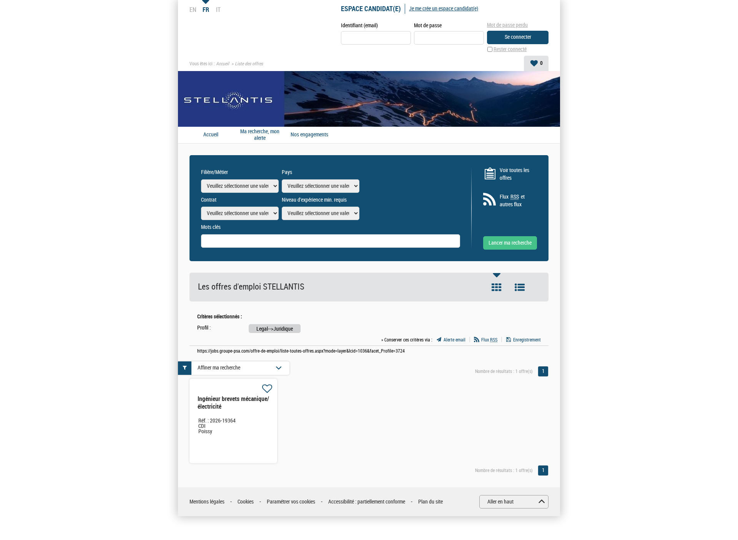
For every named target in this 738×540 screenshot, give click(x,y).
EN (192, 9)
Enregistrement (527, 340)
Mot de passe (428, 25)
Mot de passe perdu (507, 25)
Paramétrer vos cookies (291, 502)
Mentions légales (206, 502)
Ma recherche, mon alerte (259, 135)
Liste (519, 287)
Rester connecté (510, 49)
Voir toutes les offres (514, 174)
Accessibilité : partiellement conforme (366, 502)
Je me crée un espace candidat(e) (443, 8)
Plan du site (430, 502)
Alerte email (454, 340)
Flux (489, 340)
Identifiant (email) (359, 25)
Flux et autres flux (512, 201)
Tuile (496, 287)
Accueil (222, 63)
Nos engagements (309, 135)
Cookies (246, 502)
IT (218, 9)
